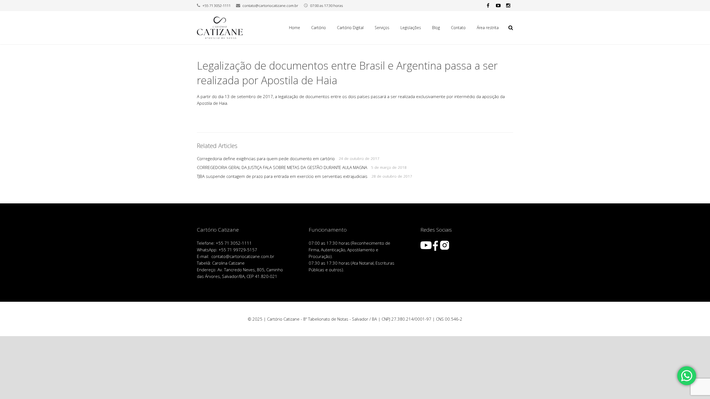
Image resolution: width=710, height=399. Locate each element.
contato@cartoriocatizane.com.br (270, 5)
